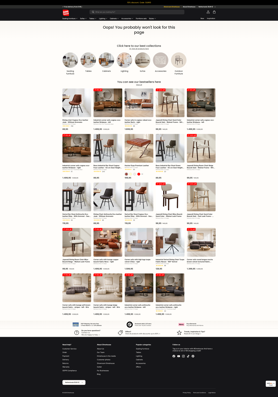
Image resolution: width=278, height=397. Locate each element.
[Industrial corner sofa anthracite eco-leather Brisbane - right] (170, 287)
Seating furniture (68, 18)
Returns (65, 363)
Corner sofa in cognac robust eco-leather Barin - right (138, 121)
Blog (98, 374)
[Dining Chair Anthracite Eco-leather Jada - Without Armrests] (107, 196)
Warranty (65, 367)
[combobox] (136, 12)
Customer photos (103, 360)
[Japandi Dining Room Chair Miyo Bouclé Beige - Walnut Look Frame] (76, 242)
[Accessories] (160, 60)
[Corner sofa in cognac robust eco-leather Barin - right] (139, 102)
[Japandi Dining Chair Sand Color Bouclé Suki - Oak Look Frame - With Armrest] (201, 196)
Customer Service (69, 349)
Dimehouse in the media (106, 356)
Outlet (99, 367)
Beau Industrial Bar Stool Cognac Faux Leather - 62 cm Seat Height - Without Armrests (107, 167)
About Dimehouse (189, 7)
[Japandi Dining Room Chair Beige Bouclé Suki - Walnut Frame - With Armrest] (201, 148)
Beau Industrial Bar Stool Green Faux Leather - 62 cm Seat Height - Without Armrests (170, 167)
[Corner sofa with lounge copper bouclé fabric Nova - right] (107, 242)
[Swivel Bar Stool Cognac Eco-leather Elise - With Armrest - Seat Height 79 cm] (139, 196)
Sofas (82, 18)
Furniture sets (141, 18)
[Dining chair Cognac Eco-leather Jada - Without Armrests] (76, 102)
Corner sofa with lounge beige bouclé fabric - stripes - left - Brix (106, 306)
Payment (65, 356)
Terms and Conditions (199, 392)
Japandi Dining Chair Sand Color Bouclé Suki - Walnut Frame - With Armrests (169, 122)
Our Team (100, 352)
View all (139, 85)
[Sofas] (142, 60)
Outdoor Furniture (179, 72)
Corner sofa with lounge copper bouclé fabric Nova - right (105, 260)
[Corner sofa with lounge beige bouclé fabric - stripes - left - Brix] (107, 287)
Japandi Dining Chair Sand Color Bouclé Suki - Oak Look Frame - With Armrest (199, 216)
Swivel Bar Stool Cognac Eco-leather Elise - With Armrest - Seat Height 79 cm (138, 216)
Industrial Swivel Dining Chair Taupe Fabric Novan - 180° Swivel (170, 260)
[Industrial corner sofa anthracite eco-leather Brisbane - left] (139, 287)
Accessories (126, 18)
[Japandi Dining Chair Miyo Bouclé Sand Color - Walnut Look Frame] (170, 196)
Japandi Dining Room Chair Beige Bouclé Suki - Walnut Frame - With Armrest (200, 167)
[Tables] (88, 60)
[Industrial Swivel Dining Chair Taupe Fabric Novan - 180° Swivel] (170, 242)
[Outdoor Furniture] (178, 60)
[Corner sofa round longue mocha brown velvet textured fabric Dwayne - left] (201, 242)
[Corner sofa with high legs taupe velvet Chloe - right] (139, 242)
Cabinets (113, 18)
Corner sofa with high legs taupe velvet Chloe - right (137, 260)
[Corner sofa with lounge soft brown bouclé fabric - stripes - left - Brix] (76, 287)
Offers (138, 367)
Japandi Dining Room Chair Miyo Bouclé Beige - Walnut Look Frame (76, 260)
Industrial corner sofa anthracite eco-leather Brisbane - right (168, 306)
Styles (151, 18)
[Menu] (274, 382)
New (202, 18)
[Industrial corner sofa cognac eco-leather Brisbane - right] (76, 148)
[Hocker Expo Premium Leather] (139, 148)
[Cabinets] (106, 60)
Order (64, 352)
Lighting (102, 18)
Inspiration (211, 18)
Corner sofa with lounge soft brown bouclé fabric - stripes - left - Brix (76, 306)
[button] (214, 12)
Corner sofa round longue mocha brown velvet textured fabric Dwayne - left (200, 261)
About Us (100, 349)
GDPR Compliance (69, 371)
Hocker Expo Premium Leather (137, 165)
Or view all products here (139, 49)
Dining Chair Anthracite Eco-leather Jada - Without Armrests (107, 215)
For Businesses (103, 371)
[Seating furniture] (70, 60)
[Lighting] (124, 60)
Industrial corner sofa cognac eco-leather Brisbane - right (76, 166)
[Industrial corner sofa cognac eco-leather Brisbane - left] (107, 102)
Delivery (65, 360)
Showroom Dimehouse (172, 7)
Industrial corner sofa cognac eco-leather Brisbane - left (107, 121)
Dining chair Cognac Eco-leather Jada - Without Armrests (75, 121)
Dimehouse (70, 392)
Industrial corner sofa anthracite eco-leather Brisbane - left (137, 306)
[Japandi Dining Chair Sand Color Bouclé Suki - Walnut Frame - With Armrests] (170, 102)
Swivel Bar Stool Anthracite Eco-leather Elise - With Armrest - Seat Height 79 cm (76, 216)
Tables (91, 18)
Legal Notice (212, 392)
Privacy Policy (187, 392)
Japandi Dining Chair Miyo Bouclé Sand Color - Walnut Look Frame (169, 215)
